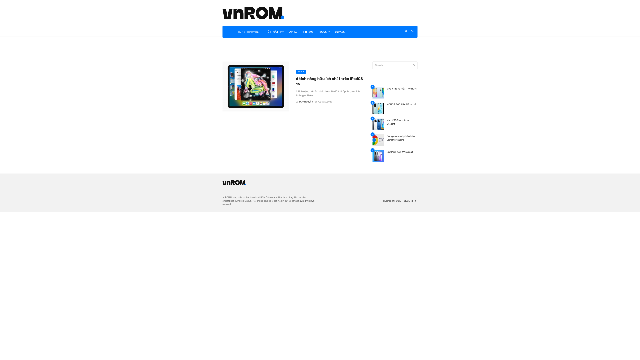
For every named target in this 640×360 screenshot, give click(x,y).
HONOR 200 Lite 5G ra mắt (402, 104)
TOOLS (322, 31)
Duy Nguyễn (306, 101)
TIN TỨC (308, 31)
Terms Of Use (391, 200)
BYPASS (340, 31)
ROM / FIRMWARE (248, 31)
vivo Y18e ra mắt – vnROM (401, 88)
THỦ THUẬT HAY (274, 31)
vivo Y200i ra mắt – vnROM (398, 122)
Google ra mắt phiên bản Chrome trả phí (401, 138)
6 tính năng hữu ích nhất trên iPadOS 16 (329, 81)
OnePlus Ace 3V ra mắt (400, 152)
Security (410, 200)
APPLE (293, 31)
